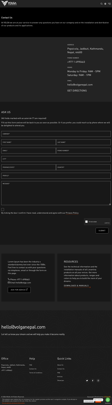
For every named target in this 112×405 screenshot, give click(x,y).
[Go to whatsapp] (108, 400)
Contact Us (32, 369)
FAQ (30, 365)
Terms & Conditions (35, 373)
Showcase (60, 380)
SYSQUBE (107, 397)
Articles (59, 376)
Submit (102, 230)
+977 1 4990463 (6, 370)
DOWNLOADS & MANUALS (76, 285)
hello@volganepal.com (80, 84)
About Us (60, 365)
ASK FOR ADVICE (18, 290)
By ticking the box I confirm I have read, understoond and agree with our (39, 213)
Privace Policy (72, 213)
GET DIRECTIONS (77, 90)
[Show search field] (102, 4)
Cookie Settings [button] (89, 401)
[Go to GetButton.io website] (108, 403)
